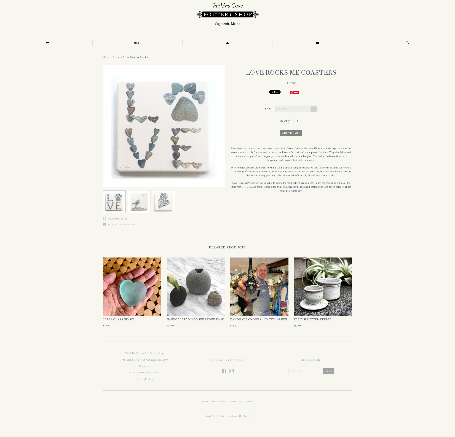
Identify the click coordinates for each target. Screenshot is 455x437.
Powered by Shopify (241, 416)
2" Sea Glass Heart (118, 319)
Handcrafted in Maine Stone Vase (195, 319)
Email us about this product (119, 224)
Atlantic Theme (211, 416)
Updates (249, 401)
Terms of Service (219, 401)
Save (296, 92)
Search (205, 401)
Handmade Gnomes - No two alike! (258, 319)
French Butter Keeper (313, 319)
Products (117, 57)
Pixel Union (226, 416)
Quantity (285, 121)
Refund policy (236, 401)
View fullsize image (115, 218)
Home (106, 57)
